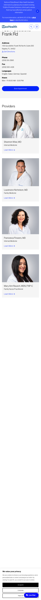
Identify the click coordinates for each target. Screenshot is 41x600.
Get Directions (9, 51)
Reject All (20, 596)
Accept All (20, 585)
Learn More (9, 150)
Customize (20, 590)
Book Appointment (20, 89)
